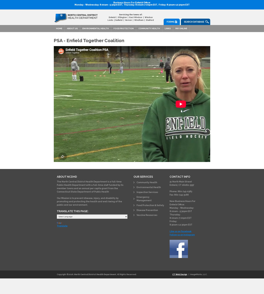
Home (59, 28)
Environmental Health (95, 28)
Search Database (194, 22)
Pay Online (181, 28)
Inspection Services (147, 192)
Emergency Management (144, 199)
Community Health (149, 28)
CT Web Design (179, 274)
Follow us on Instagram (182, 235)
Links (168, 28)
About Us (72, 28)
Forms (170, 22)
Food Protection (124, 28)
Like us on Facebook (180, 231)
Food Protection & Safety (150, 205)
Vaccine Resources (147, 215)
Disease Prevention (147, 210)
